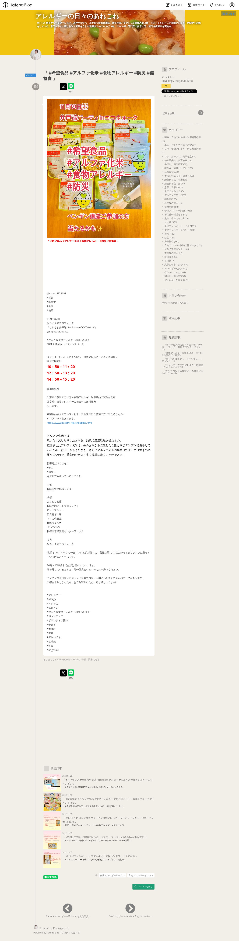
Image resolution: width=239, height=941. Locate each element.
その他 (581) (170, 222)
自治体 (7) (169, 260)
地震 (50, 310)
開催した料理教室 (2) (175, 276)
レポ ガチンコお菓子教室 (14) (180, 156)
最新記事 (174, 337)
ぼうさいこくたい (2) (175, 272)
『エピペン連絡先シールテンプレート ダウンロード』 (183, 360)
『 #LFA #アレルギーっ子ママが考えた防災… (67, 916)
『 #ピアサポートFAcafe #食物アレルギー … (130, 916)
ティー (75, 327)
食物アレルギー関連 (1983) (178, 210)
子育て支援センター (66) (176, 249)
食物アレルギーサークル (112, 875)
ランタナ (79, 531)
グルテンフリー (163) (175, 195)
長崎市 (50, 489)
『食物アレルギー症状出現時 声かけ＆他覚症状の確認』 (181, 354)
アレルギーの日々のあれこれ (77, 16)
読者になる (229, 13)
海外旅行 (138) (171, 241)
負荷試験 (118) (171, 206)
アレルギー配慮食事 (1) (176, 280)
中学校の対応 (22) (173, 253)
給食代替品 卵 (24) (174, 183)
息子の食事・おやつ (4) (176, 264)
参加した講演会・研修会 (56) (179, 175)
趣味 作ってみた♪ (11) (176, 218)
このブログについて (171, 95)
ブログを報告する (70, 932)
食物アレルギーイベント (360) (179, 229)
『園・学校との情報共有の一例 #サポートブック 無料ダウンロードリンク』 (181, 347)
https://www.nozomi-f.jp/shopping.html (69, 422)
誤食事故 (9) (170, 199)
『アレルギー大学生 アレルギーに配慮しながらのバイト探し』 (182, 366)
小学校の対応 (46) (173, 202)
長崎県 (52, 641)
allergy (52, 599)
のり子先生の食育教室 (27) (177, 160)
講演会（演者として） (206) (178, 168)
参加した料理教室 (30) (175, 164)
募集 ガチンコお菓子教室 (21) (180, 145)
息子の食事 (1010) (173, 187)
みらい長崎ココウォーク (60, 323)
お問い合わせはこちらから (175, 302)
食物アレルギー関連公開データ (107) (183, 245)
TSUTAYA (56, 344)
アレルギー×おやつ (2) (175, 268)
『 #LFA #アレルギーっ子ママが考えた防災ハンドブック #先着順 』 (100, 856)
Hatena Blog (53, 932)
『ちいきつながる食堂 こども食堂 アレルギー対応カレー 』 (182, 372)
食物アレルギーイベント (140, 875)
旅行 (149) (169, 233)
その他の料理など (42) (175, 214)
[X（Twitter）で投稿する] (63, 86)
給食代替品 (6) (171, 171)
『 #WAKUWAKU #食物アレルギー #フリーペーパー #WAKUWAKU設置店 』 (104, 837)
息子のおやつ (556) (174, 191)
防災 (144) (169, 237)
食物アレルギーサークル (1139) (180, 226)
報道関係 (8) (170, 256)
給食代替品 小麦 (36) (175, 179)
